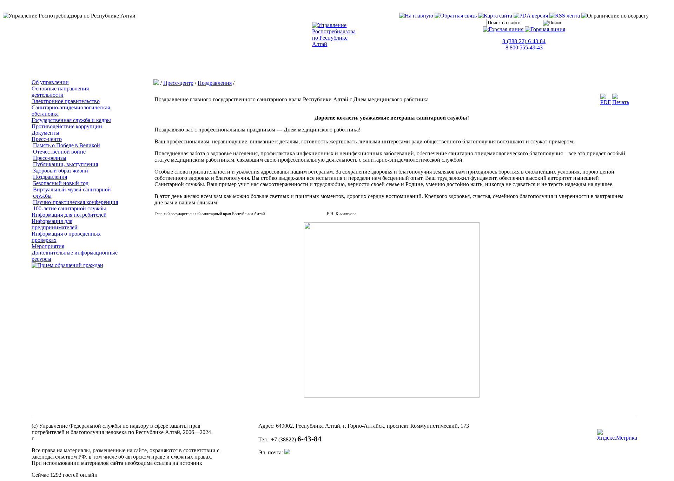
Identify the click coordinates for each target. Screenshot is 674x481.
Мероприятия (48, 246)
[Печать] (620, 102)
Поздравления (50, 177)
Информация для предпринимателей (55, 224)
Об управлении (50, 82)
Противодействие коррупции (67, 126)
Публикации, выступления (65, 164)
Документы (45, 133)
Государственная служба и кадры (71, 120)
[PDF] (605, 102)
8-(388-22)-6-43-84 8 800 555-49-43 (524, 44)
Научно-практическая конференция (75, 202)
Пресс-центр (47, 139)
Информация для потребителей (69, 215)
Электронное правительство (66, 101)
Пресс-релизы (49, 158)
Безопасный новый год (60, 183)
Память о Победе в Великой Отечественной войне (66, 148)
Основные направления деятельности (60, 92)
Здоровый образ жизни (60, 171)
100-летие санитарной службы (69, 208)
